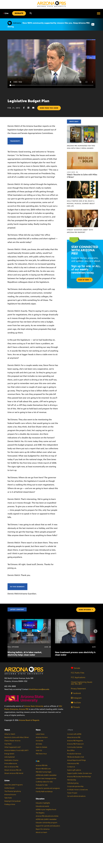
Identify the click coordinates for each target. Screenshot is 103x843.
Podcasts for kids (41, 785)
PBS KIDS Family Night (43, 772)
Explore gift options (74, 770)
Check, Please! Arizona (12, 741)
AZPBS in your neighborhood (46, 810)
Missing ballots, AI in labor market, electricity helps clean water (25, 653)
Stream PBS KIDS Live (43, 769)
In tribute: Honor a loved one (77, 790)
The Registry (40, 813)
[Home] (51, 4)
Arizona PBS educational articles (47, 816)
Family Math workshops (44, 792)
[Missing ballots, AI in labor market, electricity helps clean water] (29, 620)
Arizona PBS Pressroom (75, 744)
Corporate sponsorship (75, 786)
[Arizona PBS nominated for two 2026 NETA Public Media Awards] (82, 127)
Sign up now (83, 280)
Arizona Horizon (42, 737)
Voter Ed (39, 750)
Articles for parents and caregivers (48, 788)
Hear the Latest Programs (13, 785)
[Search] (30, 13)
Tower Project (72, 793)
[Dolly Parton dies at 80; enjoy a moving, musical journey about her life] (82, 182)
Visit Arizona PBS (73, 764)
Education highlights (43, 803)
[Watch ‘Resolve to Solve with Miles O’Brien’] (82, 153)
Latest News (40, 734)
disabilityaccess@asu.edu (39, 689)
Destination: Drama (11, 760)
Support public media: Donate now (79, 773)
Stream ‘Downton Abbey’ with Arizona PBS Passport (80, 231)
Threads (76, 707)
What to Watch (9, 734)
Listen (7, 780)
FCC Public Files (77, 673)
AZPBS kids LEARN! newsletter (46, 775)
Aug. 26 (72, 172)
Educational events (42, 806)
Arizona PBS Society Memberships (79, 777)
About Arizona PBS (73, 737)
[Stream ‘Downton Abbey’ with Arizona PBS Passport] (82, 211)
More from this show (49, 108)
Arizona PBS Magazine (75, 741)
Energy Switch (9, 754)
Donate (77, 668)
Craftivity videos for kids (44, 782)
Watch (7, 730)
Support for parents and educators (48, 826)
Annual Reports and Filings (76, 760)
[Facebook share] (25, 108)
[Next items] (95, 631)
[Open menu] (98, 13)
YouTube (77, 702)
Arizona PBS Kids (41, 765)
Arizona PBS (23, 709)
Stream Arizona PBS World (13, 773)
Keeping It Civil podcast (12, 801)
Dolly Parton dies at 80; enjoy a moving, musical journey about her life (81, 203)
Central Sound (9, 788)
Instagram (77, 698)
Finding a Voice (9, 804)
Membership (71, 780)
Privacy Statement (78, 688)
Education (40, 798)
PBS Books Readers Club (75, 757)
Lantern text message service (46, 779)
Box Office (70, 750)
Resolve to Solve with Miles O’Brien (16, 737)
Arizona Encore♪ (10, 795)
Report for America (42, 829)
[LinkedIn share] (30, 108)
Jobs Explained (9, 757)
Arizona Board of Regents (29, 720)
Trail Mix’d (7, 744)
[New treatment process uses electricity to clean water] (76, 620)
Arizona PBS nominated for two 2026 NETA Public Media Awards (81, 147)
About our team (41, 832)
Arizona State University (33, 706)
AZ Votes (39, 744)
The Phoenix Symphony (12, 791)
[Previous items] (7, 631)
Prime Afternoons (10, 764)
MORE (85, 610)
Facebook (76, 693)
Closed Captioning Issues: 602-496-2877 (81, 683)
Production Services (74, 754)
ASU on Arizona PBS (11, 767)
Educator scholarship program (46, 823)
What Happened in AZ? (12, 747)
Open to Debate (41, 747)
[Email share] (34, 108)
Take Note (8, 798)
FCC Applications (78, 677)
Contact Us (71, 767)
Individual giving (72, 783)
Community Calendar (74, 747)
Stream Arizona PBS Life (12, 770)
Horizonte (39, 741)
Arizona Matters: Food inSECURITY (16, 750)
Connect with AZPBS (74, 734)
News (38, 730)
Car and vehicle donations (76, 796)
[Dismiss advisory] (92, 24)
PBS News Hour (41, 754)
